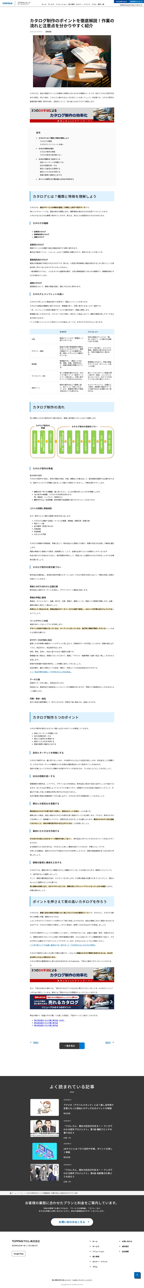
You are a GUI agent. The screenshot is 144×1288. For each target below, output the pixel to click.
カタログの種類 (46, 141)
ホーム (44, 4)
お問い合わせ (127, 1241)
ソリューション (61, 4)
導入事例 (71, 4)
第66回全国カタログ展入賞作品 (46, 1023)
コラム (94, 4)
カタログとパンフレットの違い (52, 144)
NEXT (108, 1042)
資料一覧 (101, 4)
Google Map (19, 1253)
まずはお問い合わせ (121, 1)
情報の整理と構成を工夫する (51, 175)
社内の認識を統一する (48, 165)
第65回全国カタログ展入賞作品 (46, 1025)
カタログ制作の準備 (47, 151)
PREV (35, 1042)
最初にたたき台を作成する (50, 171)
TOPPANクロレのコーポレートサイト (130, 5)
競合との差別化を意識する (50, 168)
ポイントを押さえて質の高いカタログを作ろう (56, 179)
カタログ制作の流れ (46, 148)
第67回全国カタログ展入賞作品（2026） (49, 1020)
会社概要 (125, 1251)
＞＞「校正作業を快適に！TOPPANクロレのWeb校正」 (51, 672)
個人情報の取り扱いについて (61, 1280)
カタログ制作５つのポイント (50, 159)
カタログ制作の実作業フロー (51, 155)
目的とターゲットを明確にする (52, 162)
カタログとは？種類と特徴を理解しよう (54, 138)
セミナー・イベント (83, 4)
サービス (51, 4)
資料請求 (125, 1246)
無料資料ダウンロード (136, 1)
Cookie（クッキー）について (82, 1280)
